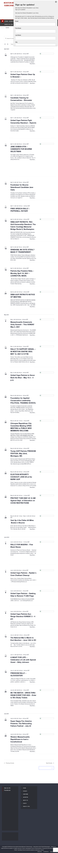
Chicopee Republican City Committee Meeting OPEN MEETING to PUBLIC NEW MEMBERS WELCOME (21, 427)
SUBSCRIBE (25, 794)
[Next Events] (8, 44)
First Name (18, 28)
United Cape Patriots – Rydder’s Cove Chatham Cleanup (23, 574)
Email (16, 21)
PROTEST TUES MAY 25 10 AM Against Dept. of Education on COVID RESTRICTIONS (22, 500)
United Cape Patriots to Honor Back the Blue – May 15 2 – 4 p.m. (22, 377)
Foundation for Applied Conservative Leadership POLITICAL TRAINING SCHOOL (23, 400)
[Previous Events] (5, 44)
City (16, 42)
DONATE (11, 21)
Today (12, 44)
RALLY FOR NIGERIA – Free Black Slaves (21, 545)
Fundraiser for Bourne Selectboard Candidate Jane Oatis (21, 187)
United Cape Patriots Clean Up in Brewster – (22, 75)
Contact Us (45, 851)
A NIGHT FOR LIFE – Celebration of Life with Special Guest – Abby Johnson (23, 659)
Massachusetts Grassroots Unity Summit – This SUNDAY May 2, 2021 (22, 324)
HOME (6, 21)
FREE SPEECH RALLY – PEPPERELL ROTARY (20, 209)
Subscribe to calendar (45, 768)
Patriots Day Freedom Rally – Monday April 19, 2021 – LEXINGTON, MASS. (22, 273)
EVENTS (25, 803)
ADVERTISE (25, 797)
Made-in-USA (8, 24)
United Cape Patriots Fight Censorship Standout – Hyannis (23, 121)
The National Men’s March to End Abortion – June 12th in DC (23, 638)
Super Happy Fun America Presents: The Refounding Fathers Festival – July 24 (21, 723)
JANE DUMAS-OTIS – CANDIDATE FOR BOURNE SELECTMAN (21, 149)
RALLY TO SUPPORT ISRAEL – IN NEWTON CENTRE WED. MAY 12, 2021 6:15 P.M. (23, 351)
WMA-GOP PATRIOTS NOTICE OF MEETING (22, 295)
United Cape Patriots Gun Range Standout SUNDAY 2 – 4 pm (22, 616)
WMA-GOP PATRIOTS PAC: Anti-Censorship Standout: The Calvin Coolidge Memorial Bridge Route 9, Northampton (23, 225)
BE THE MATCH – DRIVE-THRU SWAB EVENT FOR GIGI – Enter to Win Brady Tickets (23, 695)
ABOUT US (25, 800)
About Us (40, 851)
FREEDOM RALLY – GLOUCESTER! (18, 674)
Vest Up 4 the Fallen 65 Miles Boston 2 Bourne (22, 521)
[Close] (56, 2)
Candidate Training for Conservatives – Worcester (21, 98)
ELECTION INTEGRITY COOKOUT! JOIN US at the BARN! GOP (21, 476)
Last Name (18, 35)
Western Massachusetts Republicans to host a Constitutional (20, 739)
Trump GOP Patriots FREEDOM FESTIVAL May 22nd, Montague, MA (23, 453)
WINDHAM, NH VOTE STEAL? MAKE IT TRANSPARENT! (22, 250)
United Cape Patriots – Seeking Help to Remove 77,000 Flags (23, 594)
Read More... (33, 63)
